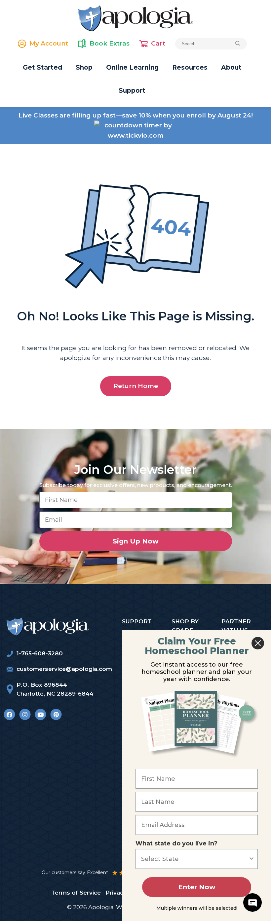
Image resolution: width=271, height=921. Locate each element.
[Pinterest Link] (56, 714)
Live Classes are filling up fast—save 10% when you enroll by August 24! (136, 115)
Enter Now (196, 887)
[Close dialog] (257, 643)
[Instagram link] (25, 714)
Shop (84, 67)
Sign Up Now (136, 541)
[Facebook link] (9, 714)
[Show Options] (251, 859)
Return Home (135, 386)
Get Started (42, 67)
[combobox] (194, 859)
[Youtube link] (40, 714)
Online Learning (132, 67)
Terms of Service (76, 892)
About (231, 67)
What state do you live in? (176, 843)
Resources (190, 67)
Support (132, 90)
